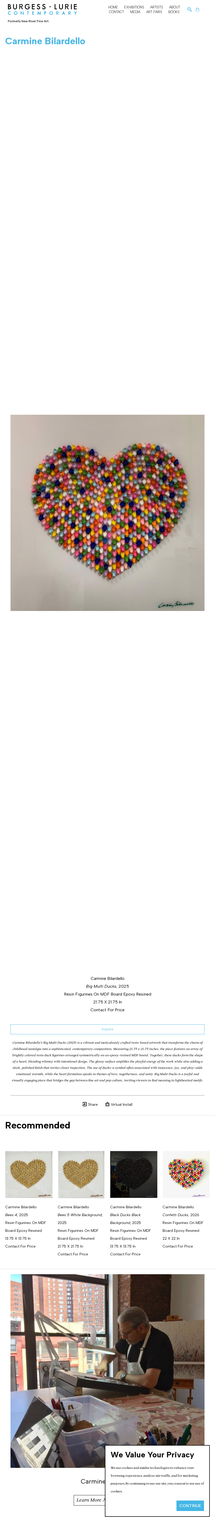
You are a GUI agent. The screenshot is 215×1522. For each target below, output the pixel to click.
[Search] (189, 9)
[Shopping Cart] (197, 9)
